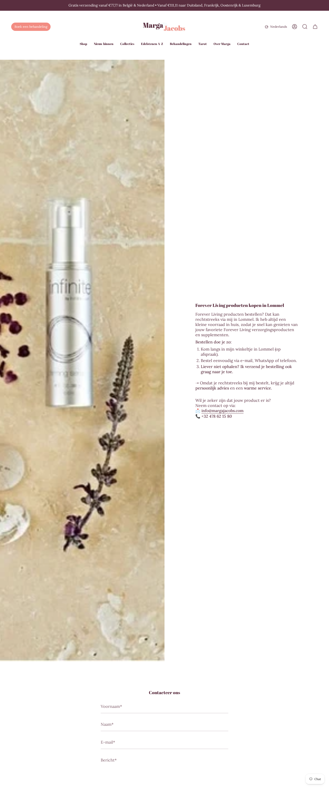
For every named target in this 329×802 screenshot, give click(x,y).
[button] (83, 44)
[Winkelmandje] (315, 26)
